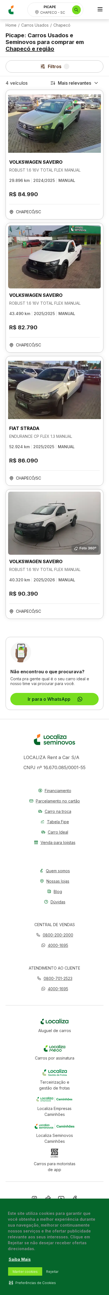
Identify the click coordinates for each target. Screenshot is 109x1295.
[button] (54, 945)
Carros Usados (35, 25)
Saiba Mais (20, 1259)
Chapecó (61, 25)
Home (11, 25)
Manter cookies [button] (25, 1271)
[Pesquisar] (76, 9)
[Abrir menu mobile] (100, 10)
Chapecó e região (30, 48)
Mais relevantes (74, 83)
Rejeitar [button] (52, 1271)
